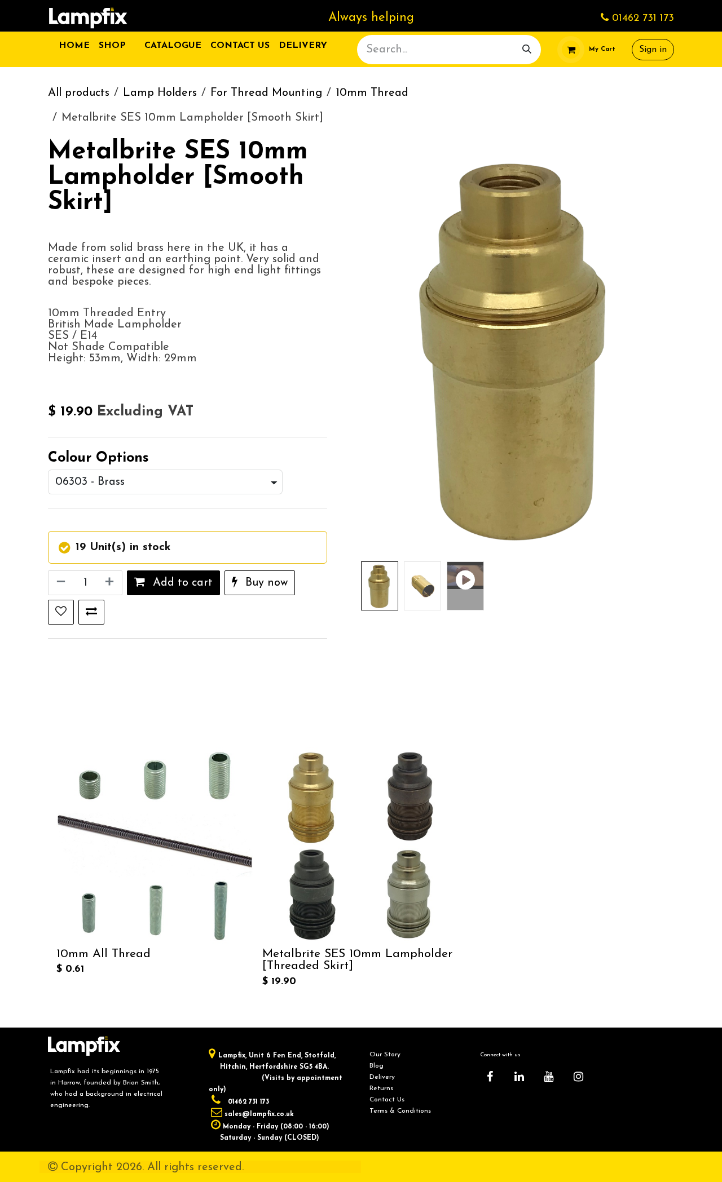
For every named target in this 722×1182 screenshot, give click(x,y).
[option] (361, 869)
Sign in (653, 49)
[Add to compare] (91, 612)
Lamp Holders (160, 93)
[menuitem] (74, 46)
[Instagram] (578, 1076)
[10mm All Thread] (154, 845)
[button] (377, 348)
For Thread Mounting (266, 93)
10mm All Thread (103, 954)
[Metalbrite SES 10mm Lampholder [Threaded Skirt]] (360, 845)
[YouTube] (549, 1076)
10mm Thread (372, 93)
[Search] (527, 49)
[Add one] (110, 583)
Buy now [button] (265, 582)
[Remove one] (60, 583)
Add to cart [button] (181, 582)
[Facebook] (489, 1076)
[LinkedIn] (519, 1076)
